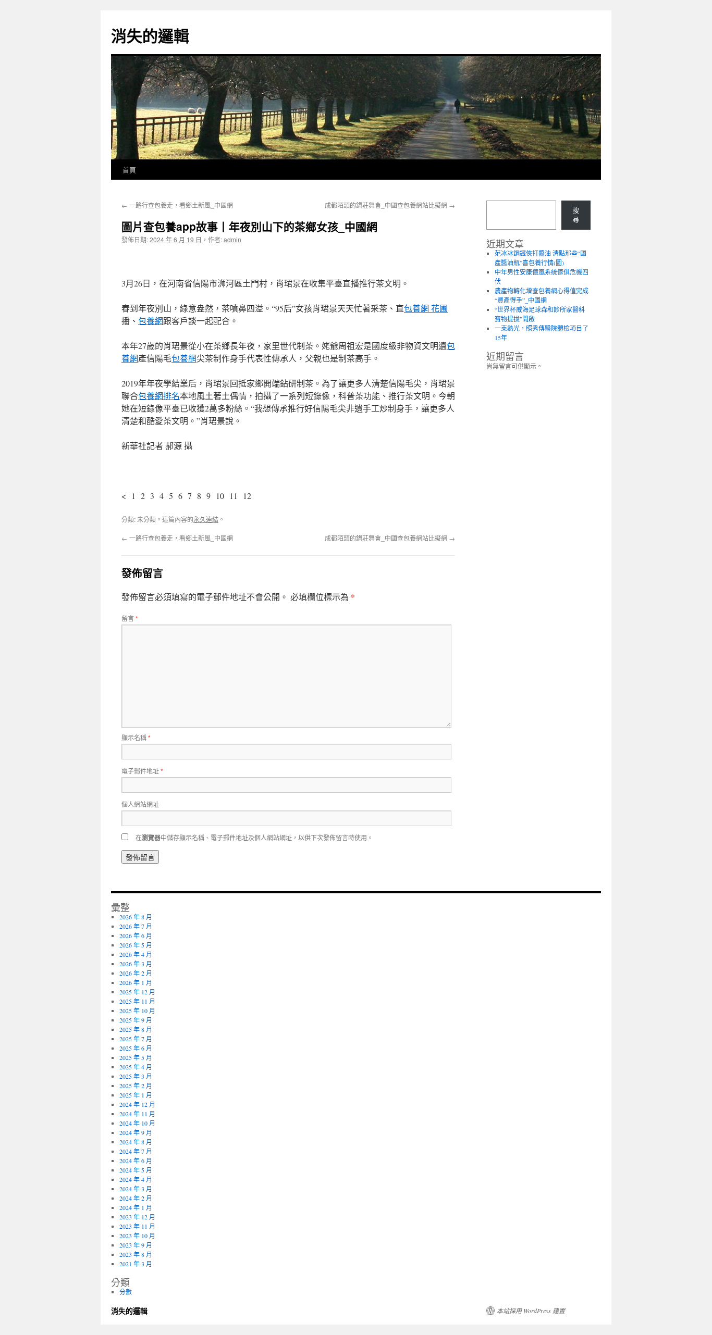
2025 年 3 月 (135, 1076)
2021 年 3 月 (135, 1263)
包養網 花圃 (426, 308)
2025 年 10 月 (137, 1010)
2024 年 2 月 (135, 1198)
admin (232, 239)
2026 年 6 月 (135, 935)
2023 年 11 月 (137, 1226)
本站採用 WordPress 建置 (531, 1310)
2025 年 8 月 (135, 1029)
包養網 (150, 320)
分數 (125, 1292)
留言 (129, 618)
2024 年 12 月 (137, 1104)
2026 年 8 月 (135, 917)
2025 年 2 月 (135, 1085)
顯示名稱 (136, 737)
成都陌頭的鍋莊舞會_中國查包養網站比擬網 (390, 205)
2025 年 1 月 (135, 1095)
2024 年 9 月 (135, 1132)
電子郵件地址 (142, 770)
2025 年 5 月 (135, 1057)
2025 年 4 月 (135, 1067)
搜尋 (576, 215)
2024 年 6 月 (135, 1160)
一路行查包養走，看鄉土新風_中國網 (177, 205)
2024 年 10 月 (137, 1123)
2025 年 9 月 (135, 1020)
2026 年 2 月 (135, 973)
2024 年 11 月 (137, 1113)
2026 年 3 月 (135, 963)
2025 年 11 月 (137, 1001)
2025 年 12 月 (137, 992)
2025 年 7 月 (135, 1038)
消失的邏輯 (150, 35)
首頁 (129, 169)
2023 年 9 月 (135, 1245)
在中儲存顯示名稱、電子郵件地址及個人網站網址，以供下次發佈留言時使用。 (254, 837)
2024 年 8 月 (135, 1142)
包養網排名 (159, 395)
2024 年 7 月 (135, 1151)
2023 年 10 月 (137, 1235)
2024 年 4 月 (135, 1179)
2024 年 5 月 (135, 1170)
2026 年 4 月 (135, 954)
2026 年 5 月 (135, 945)
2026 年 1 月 (135, 982)
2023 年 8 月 (135, 1254)
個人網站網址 (140, 804)
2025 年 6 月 (135, 1048)
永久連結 (205, 519)
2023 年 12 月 (137, 1217)
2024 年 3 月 (135, 1188)
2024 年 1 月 (135, 1207)
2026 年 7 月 (135, 926)
